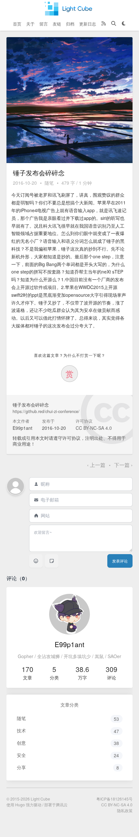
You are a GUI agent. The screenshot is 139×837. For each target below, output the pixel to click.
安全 (68, 755)
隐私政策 (125, 810)
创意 (68, 742)
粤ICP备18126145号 (114, 798)
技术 (68, 730)
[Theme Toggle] (123, 24)
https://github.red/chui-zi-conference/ (46, 411)
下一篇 (123, 465)
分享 (68, 767)
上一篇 (97, 465)
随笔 (49, 183)
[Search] (113, 24)
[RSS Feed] (103, 24)
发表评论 (120, 561)
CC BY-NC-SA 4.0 (94, 428)
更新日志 (87, 24)
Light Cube (40, 798)
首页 (17, 24)
